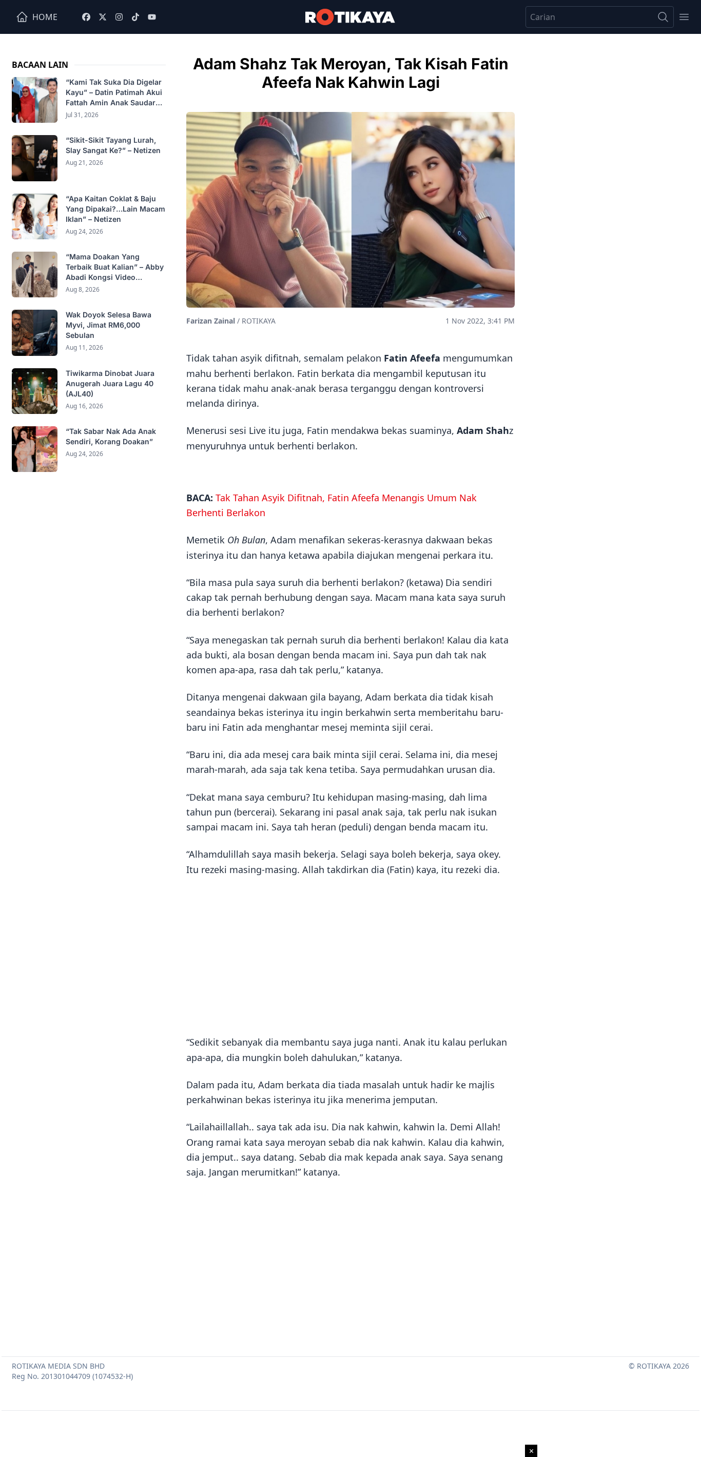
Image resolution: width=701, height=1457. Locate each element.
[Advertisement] (350, 954)
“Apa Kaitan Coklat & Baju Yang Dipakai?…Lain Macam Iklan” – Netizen (115, 208)
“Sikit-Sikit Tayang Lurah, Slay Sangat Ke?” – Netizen (114, 145)
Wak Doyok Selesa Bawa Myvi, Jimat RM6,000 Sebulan (108, 324)
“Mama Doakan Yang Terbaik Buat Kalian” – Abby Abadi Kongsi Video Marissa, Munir (115, 267)
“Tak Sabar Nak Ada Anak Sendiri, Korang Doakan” (111, 436)
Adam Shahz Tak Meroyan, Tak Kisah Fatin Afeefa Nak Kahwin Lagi (351, 72)
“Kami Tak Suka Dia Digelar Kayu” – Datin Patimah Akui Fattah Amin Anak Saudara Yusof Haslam (114, 93)
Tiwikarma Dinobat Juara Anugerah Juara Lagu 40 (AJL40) (110, 383)
